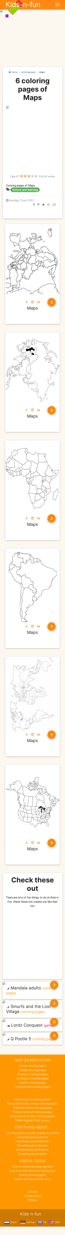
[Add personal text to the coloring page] (26, 302)
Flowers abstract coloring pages (32, 1112)
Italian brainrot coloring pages (32, 1099)
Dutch (13, 1222)
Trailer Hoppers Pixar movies (32, 1120)
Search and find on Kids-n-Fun (32, 1179)
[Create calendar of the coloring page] (32, 302)
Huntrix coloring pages (32, 1082)
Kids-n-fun (23, 4)
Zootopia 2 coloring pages (32, 1078)
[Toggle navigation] (57, 4)
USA (57, 1222)
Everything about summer (32, 1137)
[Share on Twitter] (43, 204)
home (14, 72)
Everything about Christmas (32, 1149)
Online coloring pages (32, 1175)
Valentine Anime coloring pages (33, 1107)
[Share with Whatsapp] (48, 204)
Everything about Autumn (32, 1145)
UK (45, 1222)
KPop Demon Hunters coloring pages (32, 1116)
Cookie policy (32, 1196)
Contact (32, 1191)
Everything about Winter (32, 1154)
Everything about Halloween (32, 1141)
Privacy (32, 1200)
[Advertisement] (32, 141)
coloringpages (28, 72)
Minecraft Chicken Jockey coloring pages (32, 1103)
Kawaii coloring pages (32, 1066)
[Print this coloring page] (38, 302)
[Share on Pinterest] (38, 204)
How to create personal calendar (32, 1166)
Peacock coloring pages (32, 1074)
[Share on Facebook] (34, 204)
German (30, 1222)
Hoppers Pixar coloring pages (33, 1087)
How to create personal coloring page (32, 1170)
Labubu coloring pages (32, 1070)
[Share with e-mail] (54, 204)
